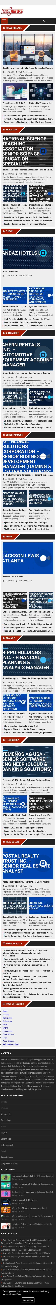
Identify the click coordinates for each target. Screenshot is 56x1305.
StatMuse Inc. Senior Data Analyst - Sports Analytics (26, 529)
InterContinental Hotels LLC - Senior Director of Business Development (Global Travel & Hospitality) (28, 326)
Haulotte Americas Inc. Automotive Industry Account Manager (28, 427)
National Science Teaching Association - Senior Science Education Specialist (28, 169)
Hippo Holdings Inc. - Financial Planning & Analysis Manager (28, 678)
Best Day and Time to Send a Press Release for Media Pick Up (28, 68)
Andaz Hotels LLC (11, 271)
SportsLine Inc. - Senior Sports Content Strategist (25, 522)
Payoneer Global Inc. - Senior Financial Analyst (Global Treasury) (41, 713)
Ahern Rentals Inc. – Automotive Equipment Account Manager (28, 373)
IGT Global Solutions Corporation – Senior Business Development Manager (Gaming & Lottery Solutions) (28, 475)
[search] (44, 21)
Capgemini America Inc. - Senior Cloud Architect (25, 831)
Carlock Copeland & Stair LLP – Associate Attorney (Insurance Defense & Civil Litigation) (41, 612)
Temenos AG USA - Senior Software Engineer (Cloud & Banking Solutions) (28, 780)
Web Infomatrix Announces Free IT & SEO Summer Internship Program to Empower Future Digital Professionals (25, 953)
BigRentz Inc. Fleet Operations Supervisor (22, 424)
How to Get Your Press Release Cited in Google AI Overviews (28, 119)
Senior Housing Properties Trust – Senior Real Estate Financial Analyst (28, 929)
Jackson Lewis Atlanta (13, 576)
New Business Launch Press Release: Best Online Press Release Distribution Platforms (28, 995)
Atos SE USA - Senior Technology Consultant (23, 828)
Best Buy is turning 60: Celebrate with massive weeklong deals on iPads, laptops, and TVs (33, 1184)
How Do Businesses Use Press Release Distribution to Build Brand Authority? (27, 983)
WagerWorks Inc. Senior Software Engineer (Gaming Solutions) (41, 510)
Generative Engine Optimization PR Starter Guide (25, 116)
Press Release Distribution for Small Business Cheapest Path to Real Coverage (28, 122)
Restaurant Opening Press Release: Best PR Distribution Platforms (28, 972)
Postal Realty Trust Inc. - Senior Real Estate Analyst (26, 882)
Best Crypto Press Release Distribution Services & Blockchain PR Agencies (25, 989)
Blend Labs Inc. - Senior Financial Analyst (22, 726)
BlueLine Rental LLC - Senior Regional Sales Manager (15, 408)
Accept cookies (28, 1300)
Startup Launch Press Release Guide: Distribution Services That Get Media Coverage (25, 978)
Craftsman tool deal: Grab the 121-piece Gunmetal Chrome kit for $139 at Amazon (33, 1176)
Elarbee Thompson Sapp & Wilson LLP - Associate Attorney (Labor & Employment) (28, 627)
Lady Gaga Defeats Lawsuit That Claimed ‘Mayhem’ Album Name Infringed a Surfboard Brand (33, 1224)
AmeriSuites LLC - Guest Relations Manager (23, 322)
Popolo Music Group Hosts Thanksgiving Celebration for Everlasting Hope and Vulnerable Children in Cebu (28, 960)
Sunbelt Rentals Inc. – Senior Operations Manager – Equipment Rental (41, 408)
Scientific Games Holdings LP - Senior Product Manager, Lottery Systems (15, 510)
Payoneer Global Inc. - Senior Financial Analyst (24, 729)
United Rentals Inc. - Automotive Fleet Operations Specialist (28, 421)
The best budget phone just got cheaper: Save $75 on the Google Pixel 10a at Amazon (33, 1192)
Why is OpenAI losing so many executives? (29, 1208)
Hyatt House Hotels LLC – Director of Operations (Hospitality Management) (41, 306)
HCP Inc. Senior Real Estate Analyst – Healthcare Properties (28, 933)
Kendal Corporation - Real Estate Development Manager (28, 936)
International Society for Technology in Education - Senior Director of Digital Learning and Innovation (41, 205)
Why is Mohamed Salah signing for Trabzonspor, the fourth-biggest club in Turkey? (33, 1216)
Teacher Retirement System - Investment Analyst (25, 224)
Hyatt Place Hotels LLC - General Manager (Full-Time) (27, 319)
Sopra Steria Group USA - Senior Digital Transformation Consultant (41, 815)
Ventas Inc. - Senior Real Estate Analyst (41, 917)
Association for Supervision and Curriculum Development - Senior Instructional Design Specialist (28, 217)
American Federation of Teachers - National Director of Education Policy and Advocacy (28, 221)
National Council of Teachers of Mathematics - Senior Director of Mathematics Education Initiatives (15, 205)
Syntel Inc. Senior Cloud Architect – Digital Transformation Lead (28, 834)
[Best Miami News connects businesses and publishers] (12, 11)
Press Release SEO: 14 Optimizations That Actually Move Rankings (15, 103)
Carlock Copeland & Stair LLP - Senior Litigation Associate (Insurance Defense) (28, 624)
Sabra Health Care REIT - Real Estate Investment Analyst (15, 917)
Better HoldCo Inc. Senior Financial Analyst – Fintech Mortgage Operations (15, 713)
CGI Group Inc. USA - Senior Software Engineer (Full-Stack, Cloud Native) (15, 815)
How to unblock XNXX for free (24, 1200)
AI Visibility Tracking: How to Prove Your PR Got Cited (41, 103)
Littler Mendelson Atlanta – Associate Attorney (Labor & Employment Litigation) (15, 612)
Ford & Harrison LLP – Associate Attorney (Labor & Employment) (28, 631)
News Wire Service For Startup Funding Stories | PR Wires (25, 966)
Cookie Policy (16, 1294)
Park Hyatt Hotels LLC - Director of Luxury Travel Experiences (15, 306)
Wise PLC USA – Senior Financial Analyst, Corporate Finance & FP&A (28, 732)
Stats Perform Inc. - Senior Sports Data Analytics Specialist (28, 526)
